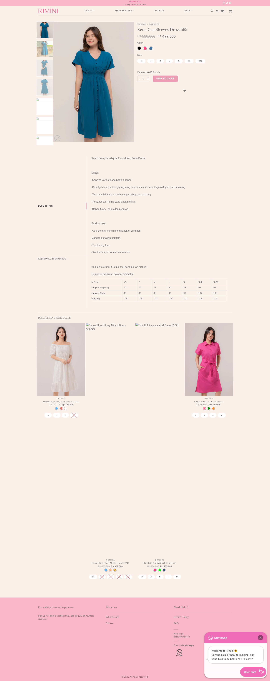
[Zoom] (57, 138)
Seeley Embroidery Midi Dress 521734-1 (61, 401)
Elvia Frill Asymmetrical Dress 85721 (159, 563)
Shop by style (123, 11)
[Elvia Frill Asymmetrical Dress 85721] (159, 440)
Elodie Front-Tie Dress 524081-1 (209, 401)
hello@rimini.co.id (182, 637)
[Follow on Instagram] (224, 3)
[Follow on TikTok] (227, 3)
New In (88, 11)
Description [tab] (45, 206)
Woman (141, 24)
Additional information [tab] (52, 259)
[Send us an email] (230, 3)
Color (140, 43)
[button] (260, 637)
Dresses (154, 24)
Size (139, 55)
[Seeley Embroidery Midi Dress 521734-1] (61, 359)
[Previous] (59, 82)
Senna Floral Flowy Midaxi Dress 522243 (110, 563)
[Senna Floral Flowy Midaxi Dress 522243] (110, 440)
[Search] (212, 11)
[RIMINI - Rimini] (49, 10)
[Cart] (230, 10)
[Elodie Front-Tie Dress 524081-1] (209, 359)
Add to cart (165, 78)
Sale (187, 11)
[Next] (128, 82)
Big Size (159, 11)
